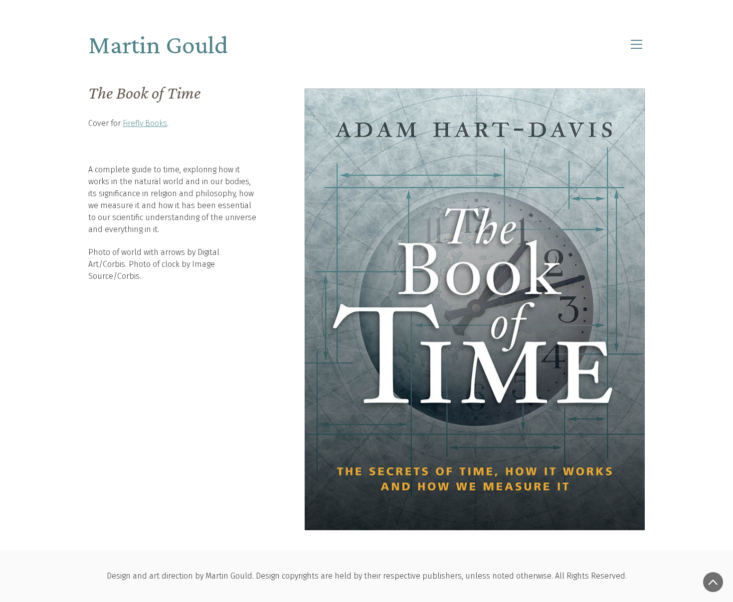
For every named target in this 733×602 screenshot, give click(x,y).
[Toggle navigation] (636, 44)
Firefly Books (145, 123)
